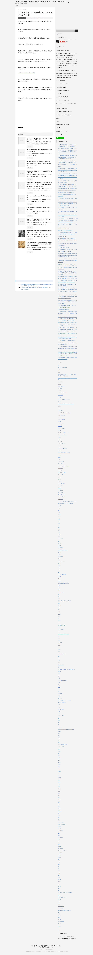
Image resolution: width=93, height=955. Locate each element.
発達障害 (59, 777)
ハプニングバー (61, 461)
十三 (58, 569)
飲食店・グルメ (61, 908)
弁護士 (59, 649)
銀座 (58, 877)
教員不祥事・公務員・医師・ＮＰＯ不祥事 (66, 669)
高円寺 (59, 914)
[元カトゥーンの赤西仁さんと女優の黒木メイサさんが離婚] (21, 201)
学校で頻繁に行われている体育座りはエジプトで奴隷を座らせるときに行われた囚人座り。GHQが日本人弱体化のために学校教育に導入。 (39, 244)
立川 (58, 804)
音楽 (58, 901)
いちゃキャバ (60, 381)
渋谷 (58, 760)
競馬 (58, 806)
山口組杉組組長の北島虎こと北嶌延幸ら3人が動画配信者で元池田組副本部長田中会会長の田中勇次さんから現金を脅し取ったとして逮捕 (68, 220)
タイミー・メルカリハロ (62, 448)
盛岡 (58, 780)
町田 (58, 775)
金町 (58, 872)
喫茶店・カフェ (61, 591)
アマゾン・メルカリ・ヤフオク (64, 399)
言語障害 (59, 857)
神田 (58, 793)
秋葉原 (59, 799)
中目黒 (59, 518)
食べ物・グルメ (61, 906)
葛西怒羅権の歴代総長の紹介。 (64, 309)
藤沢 (58, 844)
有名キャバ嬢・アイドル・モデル (64, 700)
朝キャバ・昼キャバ (62, 702)
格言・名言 (60, 726)
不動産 (59, 514)
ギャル (59, 417)
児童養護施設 (60, 547)
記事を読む (30, 146)
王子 (58, 773)
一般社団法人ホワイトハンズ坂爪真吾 (65, 503)
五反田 (59, 527)
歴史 (58, 740)
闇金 (58, 890)
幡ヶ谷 (59, 645)
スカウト (59, 437)
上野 (58, 510)
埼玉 (58, 598)
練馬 (58, 819)
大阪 (58, 616)
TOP (17, 5)
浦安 (58, 755)
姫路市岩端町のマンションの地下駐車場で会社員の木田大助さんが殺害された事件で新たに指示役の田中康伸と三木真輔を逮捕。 (67, 255)
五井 (58, 525)
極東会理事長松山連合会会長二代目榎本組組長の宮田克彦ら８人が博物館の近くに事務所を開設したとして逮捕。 (67, 324)
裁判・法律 (60, 853)
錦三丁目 (59, 879)
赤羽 (58, 866)
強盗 (58, 651)
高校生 (59, 917)
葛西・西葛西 (60, 837)
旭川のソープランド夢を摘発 (63, 247)
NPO (59, 372)
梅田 (58, 733)
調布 (58, 859)
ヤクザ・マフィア (61, 494)
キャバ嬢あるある (61, 415)
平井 (58, 647)
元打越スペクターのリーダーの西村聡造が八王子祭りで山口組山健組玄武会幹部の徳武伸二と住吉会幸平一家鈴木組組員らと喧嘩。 (67, 296)
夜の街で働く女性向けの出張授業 (64, 600)
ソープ (59, 446)
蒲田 (58, 839)
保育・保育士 (60, 538)
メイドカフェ (60, 485)
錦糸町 (59, 881)
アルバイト (60, 401)
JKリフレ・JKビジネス (62, 367)
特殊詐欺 (59, 771)
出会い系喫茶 (60, 556)
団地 (58, 594)
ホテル (59, 479)
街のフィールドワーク (62, 850)
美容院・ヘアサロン (62, 824)
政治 (58, 667)
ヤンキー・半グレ (61, 496)
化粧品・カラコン (61, 561)
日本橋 (59, 687)
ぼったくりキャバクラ (62, 392)
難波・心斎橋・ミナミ (62, 897)
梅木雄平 (59, 731)
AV (58, 365)
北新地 (59, 565)
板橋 (58, 720)
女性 (58, 618)
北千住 (59, 563)
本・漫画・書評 (61, 709)
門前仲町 (59, 886)
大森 (58, 611)
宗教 (58, 622)
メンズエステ (60, 490)
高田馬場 (59, 919)
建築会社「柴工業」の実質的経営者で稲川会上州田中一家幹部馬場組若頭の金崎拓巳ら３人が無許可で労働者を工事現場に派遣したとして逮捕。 (67, 329)
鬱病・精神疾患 (61, 921)
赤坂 (58, 864)
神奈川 (59, 788)
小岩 (58, 631)
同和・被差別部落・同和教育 (63, 583)
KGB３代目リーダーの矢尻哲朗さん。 (65, 230)
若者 (58, 833)
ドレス (59, 459)
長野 (58, 883)
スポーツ (59, 439)
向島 (58, 587)
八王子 (59, 552)
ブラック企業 (60, 474)
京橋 (58, 530)
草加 (58, 835)
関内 (58, 888)
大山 (58, 609)
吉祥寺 (59, 580)
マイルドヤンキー (61, 483)
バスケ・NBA (60, 463)
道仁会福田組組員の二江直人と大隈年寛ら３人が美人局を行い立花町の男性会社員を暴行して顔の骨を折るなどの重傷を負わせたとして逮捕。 (67, 319)
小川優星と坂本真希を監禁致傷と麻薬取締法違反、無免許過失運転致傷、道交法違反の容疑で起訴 (67, 240)
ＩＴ (58, 928)
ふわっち (59, 390)
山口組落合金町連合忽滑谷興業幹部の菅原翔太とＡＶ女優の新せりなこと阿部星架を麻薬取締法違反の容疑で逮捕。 (67, 302)
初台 (58, 558)
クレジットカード (61, 419)
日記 (58, 689)
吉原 (58, 578)
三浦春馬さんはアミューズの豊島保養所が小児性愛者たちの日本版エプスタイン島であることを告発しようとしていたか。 (67, 170)
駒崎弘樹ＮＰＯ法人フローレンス (64, 910)
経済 (58, 815)
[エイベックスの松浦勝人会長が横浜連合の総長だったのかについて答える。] (21, 155)
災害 (58, 766)
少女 (58, 636)
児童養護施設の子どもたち (63, 549)
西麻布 (59, 855)
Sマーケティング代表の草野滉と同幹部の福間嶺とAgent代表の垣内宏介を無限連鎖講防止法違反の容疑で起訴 (67, 260)
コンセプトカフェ (61, 428)
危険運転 (59, 576)
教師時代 (59, 671)
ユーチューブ (60, 499)
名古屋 (59, 585)
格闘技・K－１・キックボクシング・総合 (66, 729)
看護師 (59, 782)
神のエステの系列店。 (62, 236)
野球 (58, 868)
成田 (58, 662)
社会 (58, 784)
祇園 (58, 786)
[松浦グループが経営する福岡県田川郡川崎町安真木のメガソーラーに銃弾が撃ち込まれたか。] (21, 224)
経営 (58, 813)
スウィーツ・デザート (62, 434)
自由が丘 (59, 828)
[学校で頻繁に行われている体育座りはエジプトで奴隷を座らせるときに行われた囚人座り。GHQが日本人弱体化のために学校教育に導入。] (21, 247)
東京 (58, 713)
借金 (58, 541)
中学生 (59, 516)
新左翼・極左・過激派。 (62, 680)
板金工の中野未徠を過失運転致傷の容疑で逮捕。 (67, 340)
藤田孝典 (59, 846)
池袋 (58, 742)
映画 (58, 691)
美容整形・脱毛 (61, 822)
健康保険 (59, 543)
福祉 (58, 797)
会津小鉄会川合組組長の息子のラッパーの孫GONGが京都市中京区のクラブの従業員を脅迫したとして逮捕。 (67, 273)
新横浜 (59, 682)
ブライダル (60, 470)
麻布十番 (59, 923)
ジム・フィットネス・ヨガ (63, 432)
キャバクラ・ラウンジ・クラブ (64, 412)
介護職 (59, 536)
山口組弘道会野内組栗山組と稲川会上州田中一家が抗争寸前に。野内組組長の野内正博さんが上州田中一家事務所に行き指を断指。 (67, 204)
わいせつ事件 (60, 395)
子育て (59, 620)
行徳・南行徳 (60, 848)
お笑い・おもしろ (61, 386)
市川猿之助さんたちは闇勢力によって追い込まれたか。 (47, 946)
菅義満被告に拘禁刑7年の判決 (64, 227)
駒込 (58, 912)
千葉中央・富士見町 (62, 574)
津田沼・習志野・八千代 (62, 744)
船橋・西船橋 (60, 830)
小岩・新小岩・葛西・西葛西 (63, 634)
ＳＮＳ (59, 930)
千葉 (58, 572)
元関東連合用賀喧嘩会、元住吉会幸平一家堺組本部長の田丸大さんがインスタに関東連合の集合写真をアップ (67, 313)
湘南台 (59, 762)
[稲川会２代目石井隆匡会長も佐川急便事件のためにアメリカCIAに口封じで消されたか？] (21, 236)
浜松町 (59, 751)
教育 (58, 673)
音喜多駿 (59, 899)
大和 (58, 603)
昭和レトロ (60, 698)
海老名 (59, 757)
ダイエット (60, 450)
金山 (58, 870)
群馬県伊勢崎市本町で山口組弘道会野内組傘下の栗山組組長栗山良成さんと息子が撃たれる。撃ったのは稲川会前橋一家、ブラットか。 (67, 157)
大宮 (58, 607)
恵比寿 (59, 660)
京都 (58, 532)
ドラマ (59, 457)
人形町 (59, 534)
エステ (59, 406)
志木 (58, 656)
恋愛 (58, 658)
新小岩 (59, 678)
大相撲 (59, 614)
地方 (58, 596)
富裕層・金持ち (61, 629)
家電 (58, 627)
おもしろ (59, 384)
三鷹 (58, 507)
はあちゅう (60, 388)
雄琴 (58, 895)
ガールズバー (60, 410)
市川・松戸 (60, 642)
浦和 (58, 753)
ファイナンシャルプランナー (63, 465)
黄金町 (59, 925)
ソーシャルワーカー (62, 443)
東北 (58, 718)
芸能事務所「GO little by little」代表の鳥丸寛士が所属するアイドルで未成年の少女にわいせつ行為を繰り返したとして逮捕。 (67, 354)
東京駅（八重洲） (61, 715)
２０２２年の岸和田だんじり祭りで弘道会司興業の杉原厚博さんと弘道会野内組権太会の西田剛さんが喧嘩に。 (67, 348)
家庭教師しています (62, 625)
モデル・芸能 (60, 492)
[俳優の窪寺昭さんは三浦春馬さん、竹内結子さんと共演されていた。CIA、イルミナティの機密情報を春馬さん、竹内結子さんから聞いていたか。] (21, 188)
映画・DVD (60, 693)
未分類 (59, 707)
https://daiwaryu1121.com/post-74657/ (26, 72)
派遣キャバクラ (61, 746)
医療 (58, 567)
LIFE (59, 369)
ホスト (59, 476)
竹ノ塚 (59, 808)
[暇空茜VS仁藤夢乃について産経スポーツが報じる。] (21, 166)
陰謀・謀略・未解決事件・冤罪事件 (65, 892)
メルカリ (59, 488)
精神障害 (59, 810)
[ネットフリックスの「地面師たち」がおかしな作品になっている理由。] (21, 213)
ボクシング (60, 481)
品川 (58, 589)
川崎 (58, 640)
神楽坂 (59, 791)
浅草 (58, 749)
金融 (58, 875)
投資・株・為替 (61, 664)
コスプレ (59, 421)
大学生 (59, 605)
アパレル (59, 397)
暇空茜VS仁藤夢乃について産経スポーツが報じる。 (38, 161)
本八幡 (59, 711)
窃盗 (58, 802)
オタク (59, 408)
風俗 (58, 903)
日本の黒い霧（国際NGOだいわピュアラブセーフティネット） (42, 2)
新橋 (58, 684)
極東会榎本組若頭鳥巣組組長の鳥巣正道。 (66, 192)
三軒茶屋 (59, 505)
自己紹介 (59, 826)
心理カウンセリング (62, 653)
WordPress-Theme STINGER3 (46, 949)
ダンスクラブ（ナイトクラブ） (64, 452)
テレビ (59, 454)
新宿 (58, 676)
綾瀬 (58, 817)
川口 (58, 638)
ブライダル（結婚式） (62, 472)
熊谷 (58, 768)
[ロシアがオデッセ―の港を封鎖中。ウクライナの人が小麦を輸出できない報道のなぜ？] (21, 143)
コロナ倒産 (60, 426)
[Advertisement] (27, 115)
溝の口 (59, 764)
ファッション (60, 468)
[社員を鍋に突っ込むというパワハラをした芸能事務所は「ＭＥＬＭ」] (21, 176)
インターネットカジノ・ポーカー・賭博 (66, 403)
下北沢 (59, 512)
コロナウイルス (61, 423)
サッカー (59, 430)
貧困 (58, 861)
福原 (58, 795)
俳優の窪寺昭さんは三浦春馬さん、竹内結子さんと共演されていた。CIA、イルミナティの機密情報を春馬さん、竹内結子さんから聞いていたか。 (39, 184)
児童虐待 (59, 545)
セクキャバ (60, 441)
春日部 (59, 695)
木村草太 (59, 704)
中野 (58, 521)
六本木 (59, 554)
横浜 (58, 735)
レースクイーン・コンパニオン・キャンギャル (67, 501)
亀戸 (58, 523)
